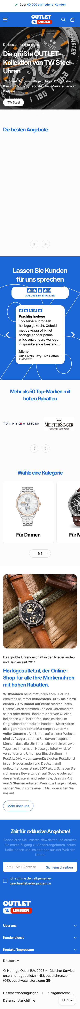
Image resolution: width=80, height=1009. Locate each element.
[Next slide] (46, 244)
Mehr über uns (18, 806)
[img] (40, 290)
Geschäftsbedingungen (20, 993)
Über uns (60, 103)
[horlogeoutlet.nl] (18, 20)
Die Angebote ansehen (24, 103)
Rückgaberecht (58, 993)
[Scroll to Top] (73, 987)
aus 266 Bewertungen (40, 295)
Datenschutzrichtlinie (19, 1000)
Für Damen (28, 535)
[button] (72, 19)
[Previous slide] (34, 244)
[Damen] (28, 506)
